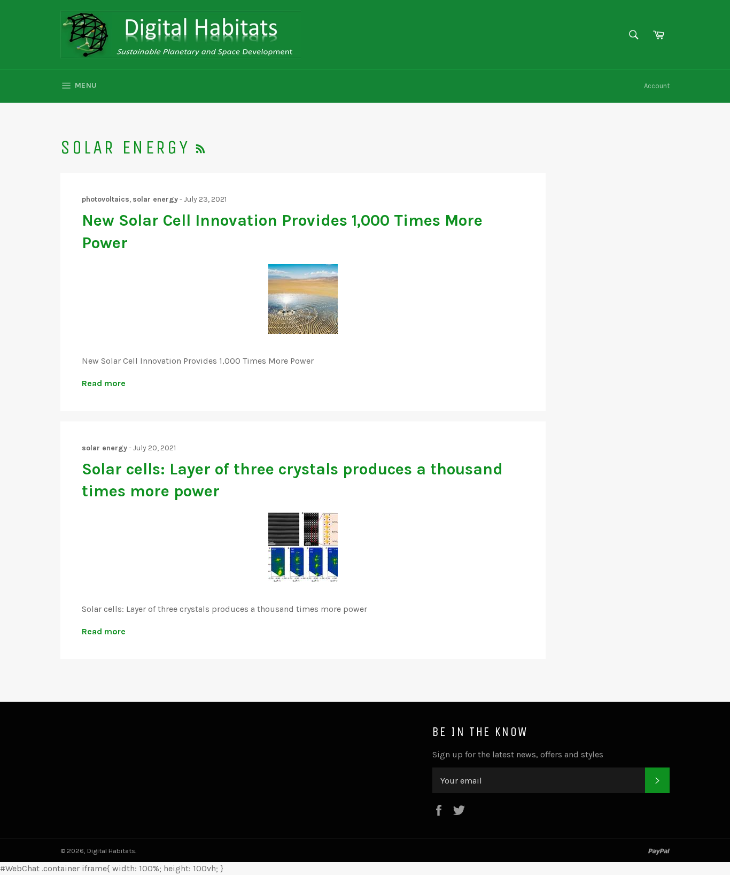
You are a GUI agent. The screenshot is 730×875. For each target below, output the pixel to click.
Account (657, 86)
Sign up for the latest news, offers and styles (517, 754)
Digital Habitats (111, 851)
